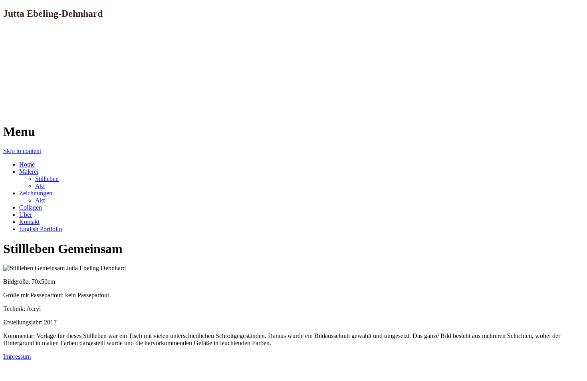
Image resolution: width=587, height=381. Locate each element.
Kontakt (29, 221)
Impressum (17, 356)
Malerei (28, 171)
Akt (40, 186)
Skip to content (22, 150)
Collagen (30, 207)
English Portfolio (40, 229)
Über (25, 214)
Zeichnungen (35, 193)
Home (27, 164)
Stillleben (47, 178)
